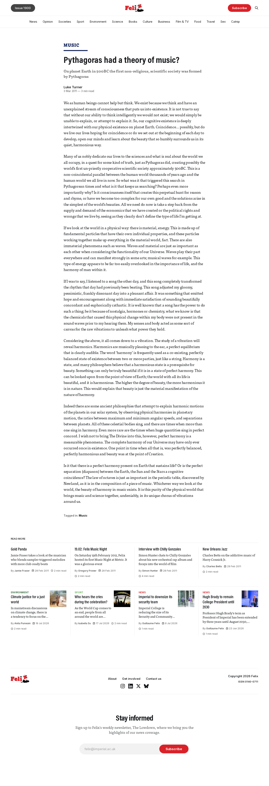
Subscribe (239, 8)
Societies (64, 21)
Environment (98, 21)
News (33, 21)
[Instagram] (122, 686)
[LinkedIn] (130, 686)
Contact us (153, 679)
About (112, 679)
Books (133, 21)
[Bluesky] (146, 686)
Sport (80, 21)
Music (71, 45)
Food (197, 21)
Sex (223, 21)
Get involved (131, 679)
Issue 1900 (23, 8)
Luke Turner (73, 87)
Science (117, 21)
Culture (147, 21)
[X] (138, 686)
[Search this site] (257, 8)
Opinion (48, 21)
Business (164, 21)
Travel (211, 21)
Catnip (235, 21)
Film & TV (182, 21)
